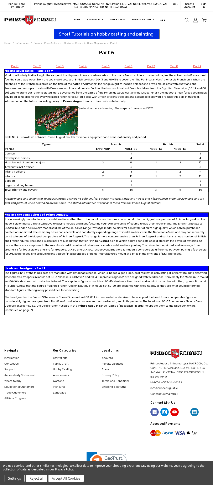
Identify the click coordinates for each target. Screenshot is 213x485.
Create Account (189, 5)
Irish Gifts (59, 386)
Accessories (61, 375)
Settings (14, 478)
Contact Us (11, 363)
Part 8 (174, 66)
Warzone (58, 381)
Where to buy (12, 381)
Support (9, 369)
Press (105, 369)
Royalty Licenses (112, 363)
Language (59, 392)
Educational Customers (19, 386)
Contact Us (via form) (164, 393)
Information (11, 357)
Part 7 (151, 66)
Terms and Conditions (116, 381)
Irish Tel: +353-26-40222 (17, 5)
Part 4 (83, 66)
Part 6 (129, 66)
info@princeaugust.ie (164, 388)
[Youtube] (174, 412)
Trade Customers (15, 392)
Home (77, 19)
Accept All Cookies (66, 478)
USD (175, 3)
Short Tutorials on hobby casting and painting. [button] (106, 34)
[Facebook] (154, 412)
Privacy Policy (111, 375)
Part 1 (15, 66)
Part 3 (60, 66)
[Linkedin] (194, 412)
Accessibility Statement (19, 375)
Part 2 (37, 66)
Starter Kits (95, 19)
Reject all (36, 478)
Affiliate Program (15, 398)
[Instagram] (164, 412)
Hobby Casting (141, 19)
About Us (108, 357)
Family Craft (118, 19)
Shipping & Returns (114, 386)
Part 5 (106, 66)
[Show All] (162, 20)
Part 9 (197, 66)
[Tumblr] (184, 412)
